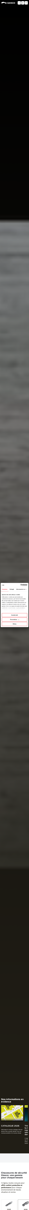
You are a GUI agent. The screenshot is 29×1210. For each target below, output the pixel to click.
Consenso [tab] (4, 589)
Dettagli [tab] (12, 589)
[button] (26, 3)
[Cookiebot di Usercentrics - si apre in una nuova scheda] (20, 585)
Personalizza (13, 619)
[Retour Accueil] (8, 3)
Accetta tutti (14, 615)
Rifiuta (14, 624)
